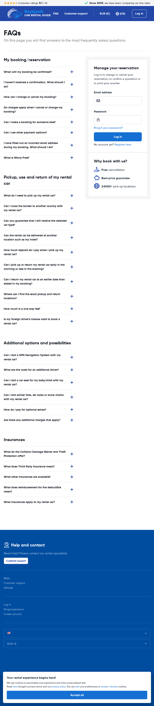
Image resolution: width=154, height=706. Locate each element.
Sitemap (8, 587)
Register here (123, 144)
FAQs (7, 578)
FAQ (55, 13)
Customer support (76, 13)
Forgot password (13, 609)
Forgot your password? (108, 127)
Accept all (77, 695)
